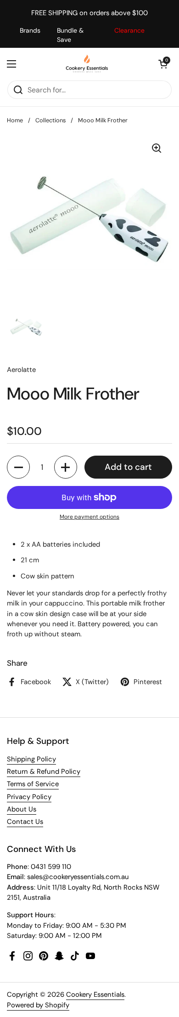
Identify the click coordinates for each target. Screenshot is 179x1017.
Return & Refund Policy (43, 771)
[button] (163, 64)
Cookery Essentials (95, 994)
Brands (30, 30)
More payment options (89, 516)
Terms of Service (33, 783)
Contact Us (25, 821)
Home (15, 120)
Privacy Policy (29, 796)
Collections (50, 120)
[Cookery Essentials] (87, 64)
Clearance (129, 30)
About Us (21, 809)
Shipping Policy (31, 759)
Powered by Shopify (38, 1005)
